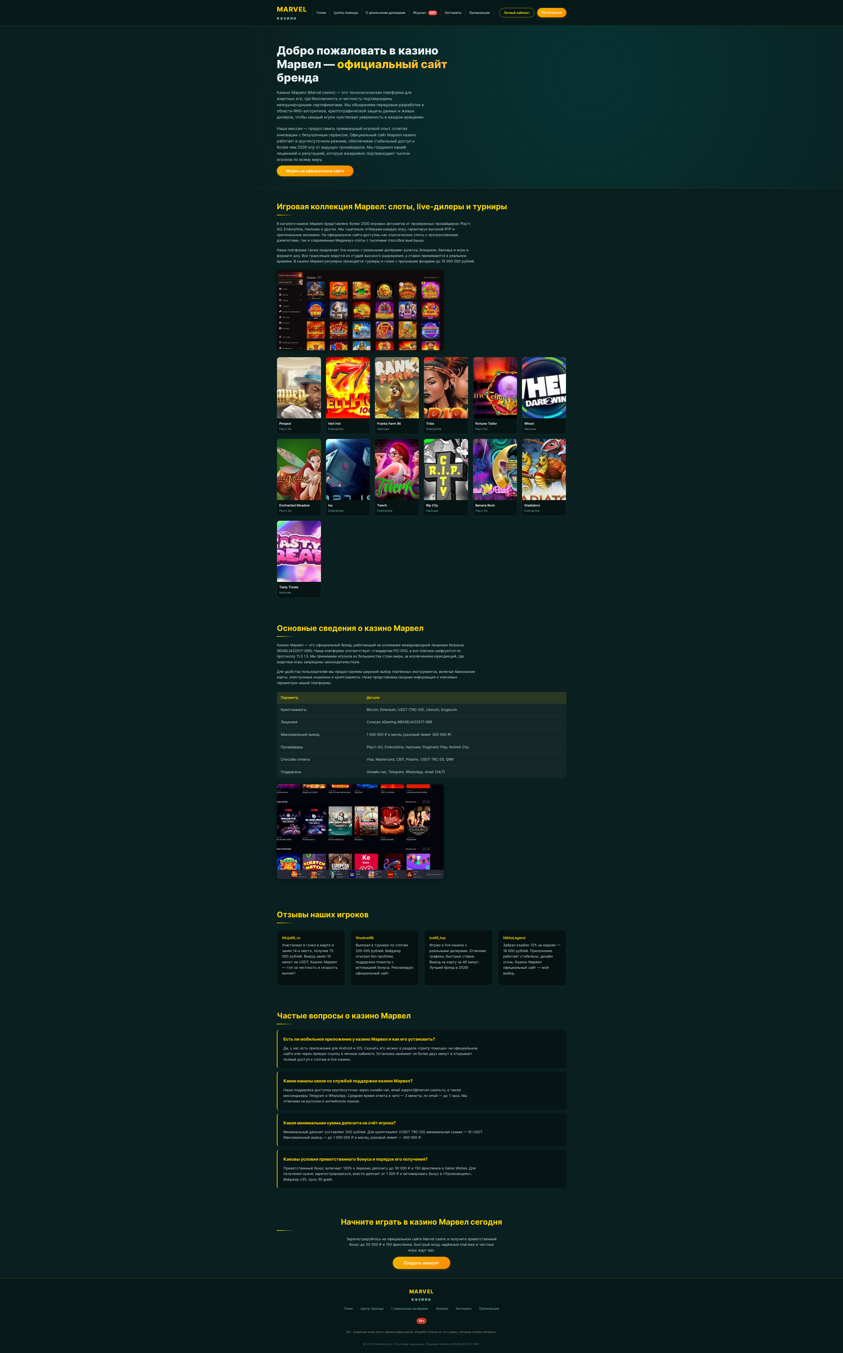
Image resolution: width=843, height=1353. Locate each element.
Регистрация (552, 12)
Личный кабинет (517, 13)
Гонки (321, 13)
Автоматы (453, 13)
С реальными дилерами (385, 13)
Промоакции (479, 13)
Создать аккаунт (421, 1263)
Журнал (424, 13)
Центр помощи (346, 13)
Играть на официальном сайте (315, 171)
